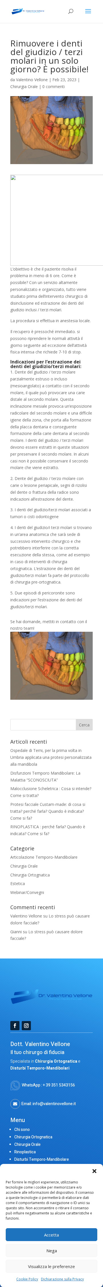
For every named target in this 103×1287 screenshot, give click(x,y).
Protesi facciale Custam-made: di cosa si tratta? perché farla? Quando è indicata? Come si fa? (47, 811)
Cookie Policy (27, 1279)
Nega (51, 1250)
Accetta (51, 1235)
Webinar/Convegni (27, 892)
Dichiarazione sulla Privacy (62, 1279)
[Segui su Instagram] (26, 1025)
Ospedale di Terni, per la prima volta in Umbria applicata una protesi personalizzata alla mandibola (51, 757)
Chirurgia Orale (24, 86)
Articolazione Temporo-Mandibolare (44, 857)
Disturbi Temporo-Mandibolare (41, 1159)
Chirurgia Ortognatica (30, 875)
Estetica (17, 883)
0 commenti (53, 86)
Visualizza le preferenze (51, 1266)
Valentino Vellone (32, 79)
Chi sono (22, 1130)
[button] (94, 1171)
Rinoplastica (25, 1152)
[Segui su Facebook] (14, 1025)
